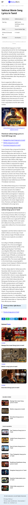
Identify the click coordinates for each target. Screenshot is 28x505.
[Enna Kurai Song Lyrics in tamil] (14, 376)
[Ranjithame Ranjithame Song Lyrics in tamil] (5, 464)
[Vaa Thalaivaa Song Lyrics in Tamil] (5, 432)
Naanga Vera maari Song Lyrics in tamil (14, 140)
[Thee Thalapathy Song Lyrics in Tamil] (5, 456)
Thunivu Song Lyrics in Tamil (11, 312)
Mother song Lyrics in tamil (10, 142)
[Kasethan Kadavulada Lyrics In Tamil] (5, 480)
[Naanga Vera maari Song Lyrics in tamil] (14, 334)
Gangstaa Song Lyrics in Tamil (18, 470)
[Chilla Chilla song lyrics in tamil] (5, 488)
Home (2, 5)
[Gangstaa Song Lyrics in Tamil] (5, 472)
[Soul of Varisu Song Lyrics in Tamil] (5, 448)
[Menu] (2, 2)
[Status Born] (14, 2)
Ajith (7, 5)
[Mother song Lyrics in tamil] (14, 355)
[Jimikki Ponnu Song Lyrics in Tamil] (5, 440)
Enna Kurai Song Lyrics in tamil (11, 145)
